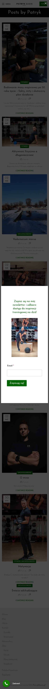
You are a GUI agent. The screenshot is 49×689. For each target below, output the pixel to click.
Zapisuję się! (17, 383)
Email (10, 366)
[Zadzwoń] (6, 683)
